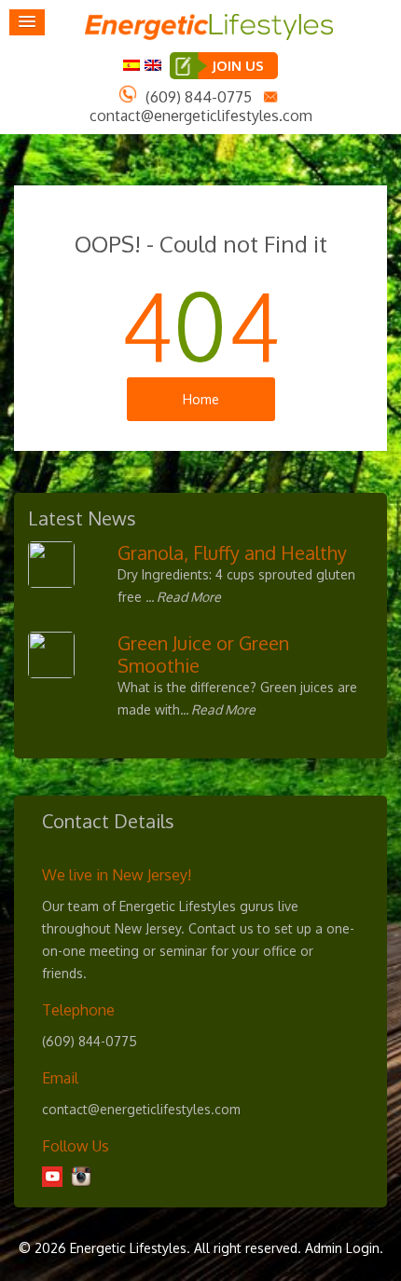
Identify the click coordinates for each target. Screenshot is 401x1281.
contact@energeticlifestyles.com (201, 115)
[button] (27, 22)
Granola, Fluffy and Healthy (232, 552)
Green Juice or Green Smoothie (203, 654)
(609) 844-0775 (198, 97)
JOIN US (238, 66)
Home (201, 399)
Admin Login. (344, 1248)
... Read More (183, 597)
